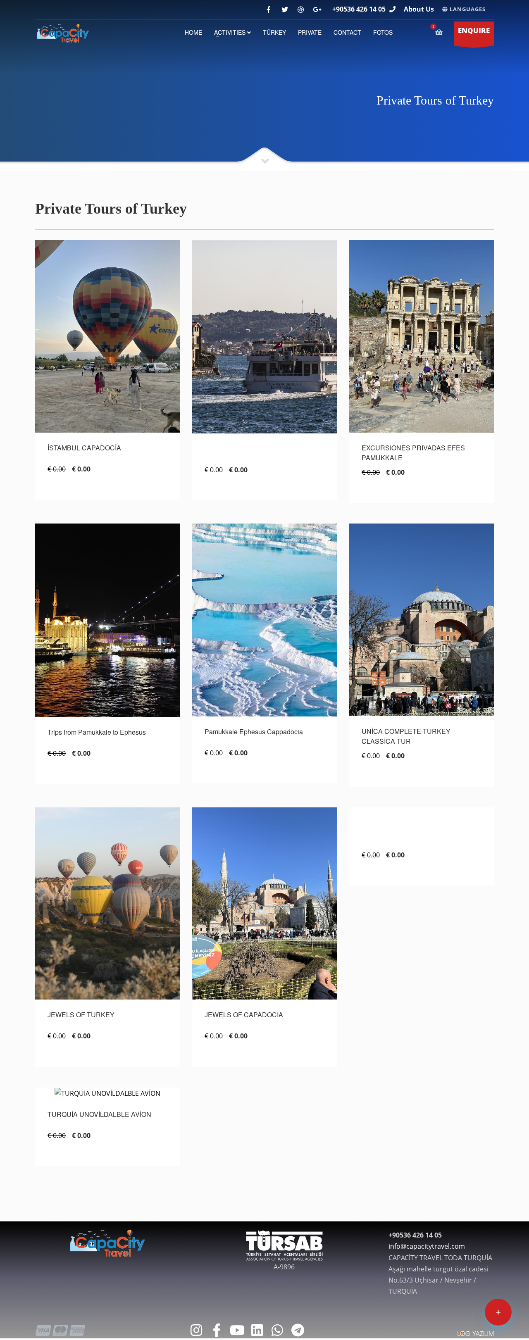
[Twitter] (284, 9)
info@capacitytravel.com (426, 1246)
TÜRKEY (274, 32)
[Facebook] (268, 9)
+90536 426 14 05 (359, 9)
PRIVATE (310, 32)
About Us (419, 9)
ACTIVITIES (230, 32)
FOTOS (383, 32)
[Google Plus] (317, 9)
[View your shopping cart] (440, 32)
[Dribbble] (300, 9)
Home (193, 32)
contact (347, 32)
